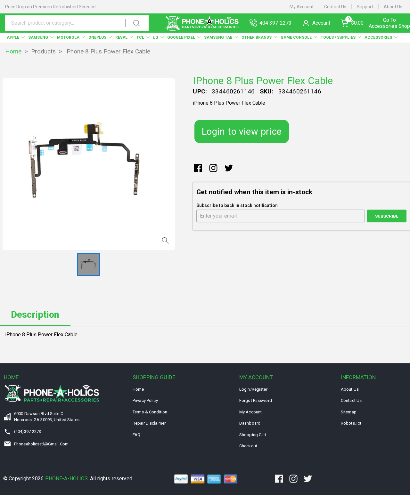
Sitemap (349, 412)
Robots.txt (351, 423)
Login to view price (242, 131)
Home (13, 51)
